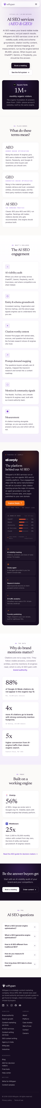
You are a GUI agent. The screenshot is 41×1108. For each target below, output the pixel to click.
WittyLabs (5, 1046)
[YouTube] (20, 1005)
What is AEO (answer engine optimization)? (16, 927)
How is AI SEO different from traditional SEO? (16, 945)
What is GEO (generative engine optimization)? (17, 936)
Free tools (6, 1069)
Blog (3, 1059)
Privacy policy (7, 1100)
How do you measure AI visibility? (14, 955)
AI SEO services (8, 1029)
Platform (26, 1019)
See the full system (20, 72)
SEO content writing (9, 1038)
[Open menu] (36, 4)
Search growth (7, 1019)
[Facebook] (16, 1005)
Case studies (27, 1023)
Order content (29, 890)
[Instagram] (12, 1005)
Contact (25, 1030)
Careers (26, 1033)
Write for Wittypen (9, 1081)
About (25, 1015)
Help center (6, 1073)
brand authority (20, 670)
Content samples (8, 1085)
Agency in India (8, 1042)
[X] (7, 1005)
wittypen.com (13, 14)
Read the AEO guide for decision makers (20, 854)
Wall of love (27, 1026)
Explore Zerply (15, 503)
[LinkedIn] (3, 1005)
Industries (6, 1049)
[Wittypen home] (9, 4)
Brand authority (8, 1015)
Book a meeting (20, 66)
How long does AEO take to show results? (18, 964)
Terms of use (18, 1100)
